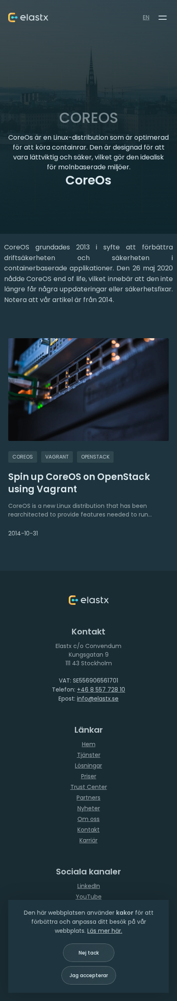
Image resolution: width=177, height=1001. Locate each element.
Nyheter (88, 808)
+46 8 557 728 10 (101, 689)
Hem (88, 744)
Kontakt (88, 830)
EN (146, 17)
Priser (88, 776)
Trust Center (88, 787)
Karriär (88, 840)
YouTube (89, 897)
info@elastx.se (98, 698)
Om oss (88, 819)
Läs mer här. (104, 931)
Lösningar (88, 765)
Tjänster (88, 755)
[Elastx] (28, 17)
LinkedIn (88, 886)
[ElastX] (89, 600)
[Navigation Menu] (162, 18)
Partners (88, 797)
